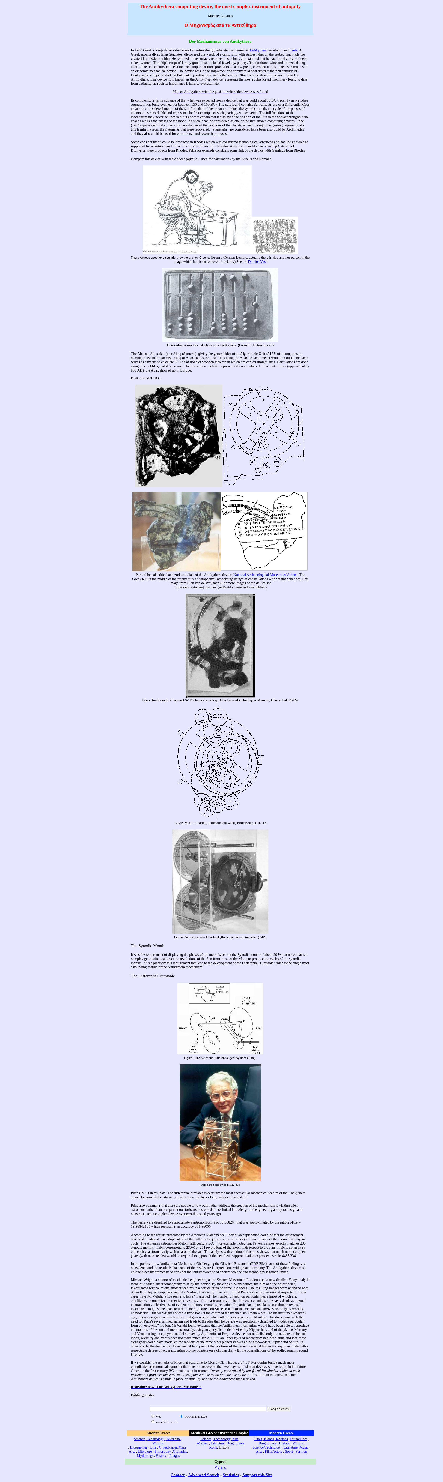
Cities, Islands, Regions (271, 1439)
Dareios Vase (257, 262)
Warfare (158, 1443)
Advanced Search (203, 1475)
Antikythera (258, 50)
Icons (213, 1447)
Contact (178, 1475)
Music (303, 1447)
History (161, 1456)
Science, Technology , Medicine (157, 1439)
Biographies (138, 1447)
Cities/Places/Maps (172, 1447)
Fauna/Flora (298, 1439)
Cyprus (220, 1468)
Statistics (231, 1475)
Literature (145, 1451)
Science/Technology (267, 1447)
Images (174, 1456)
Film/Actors (273, 1451)
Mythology (145, 1456)
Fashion (301, 1451)
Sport (289, 1451)
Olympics (180, 1451)
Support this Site (257, 1475)
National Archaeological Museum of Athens (265, 575)
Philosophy (163, 1451)
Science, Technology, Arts (219, 1439)
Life (153, 1447)
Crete (293, 50)
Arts (132, 1451)
